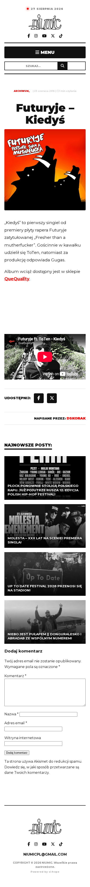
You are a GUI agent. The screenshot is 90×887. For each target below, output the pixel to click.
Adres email (15, 723)
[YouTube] (44, 36)
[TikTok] (61, 36)
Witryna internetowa (22, 738)
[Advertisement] (45, 317)
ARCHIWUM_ (22, 91)
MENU (47, 52)
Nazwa (11, 714)
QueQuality (16, 278)
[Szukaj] (62, 66)
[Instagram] (36, 36)
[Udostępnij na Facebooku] (39, 398)
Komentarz (15, 676)
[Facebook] (29, 36)
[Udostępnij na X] (52, 398)
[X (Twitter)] (53, 36)
